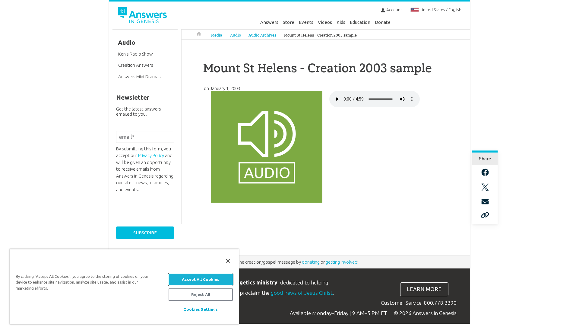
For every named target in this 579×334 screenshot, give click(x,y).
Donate (383, 22)
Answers (269, 22)
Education (360, 22)
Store (288, 22)
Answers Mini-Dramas (139, 76)
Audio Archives (262, 35)
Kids (341, 22)
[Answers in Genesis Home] (143, 16)
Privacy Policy (151, 155)
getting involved (341, 262)
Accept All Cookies (200, 279)
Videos (325, 22)
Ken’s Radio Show (135, 53)
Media (216, 35)
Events (306, 22)
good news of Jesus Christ (302, 293)
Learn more (424, 289)
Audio (235, 35)
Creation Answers (135, 65)
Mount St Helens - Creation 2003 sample (320, 35)
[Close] (228, 261)
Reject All (200, 294)
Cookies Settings (200, 309)
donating (311, 262)
